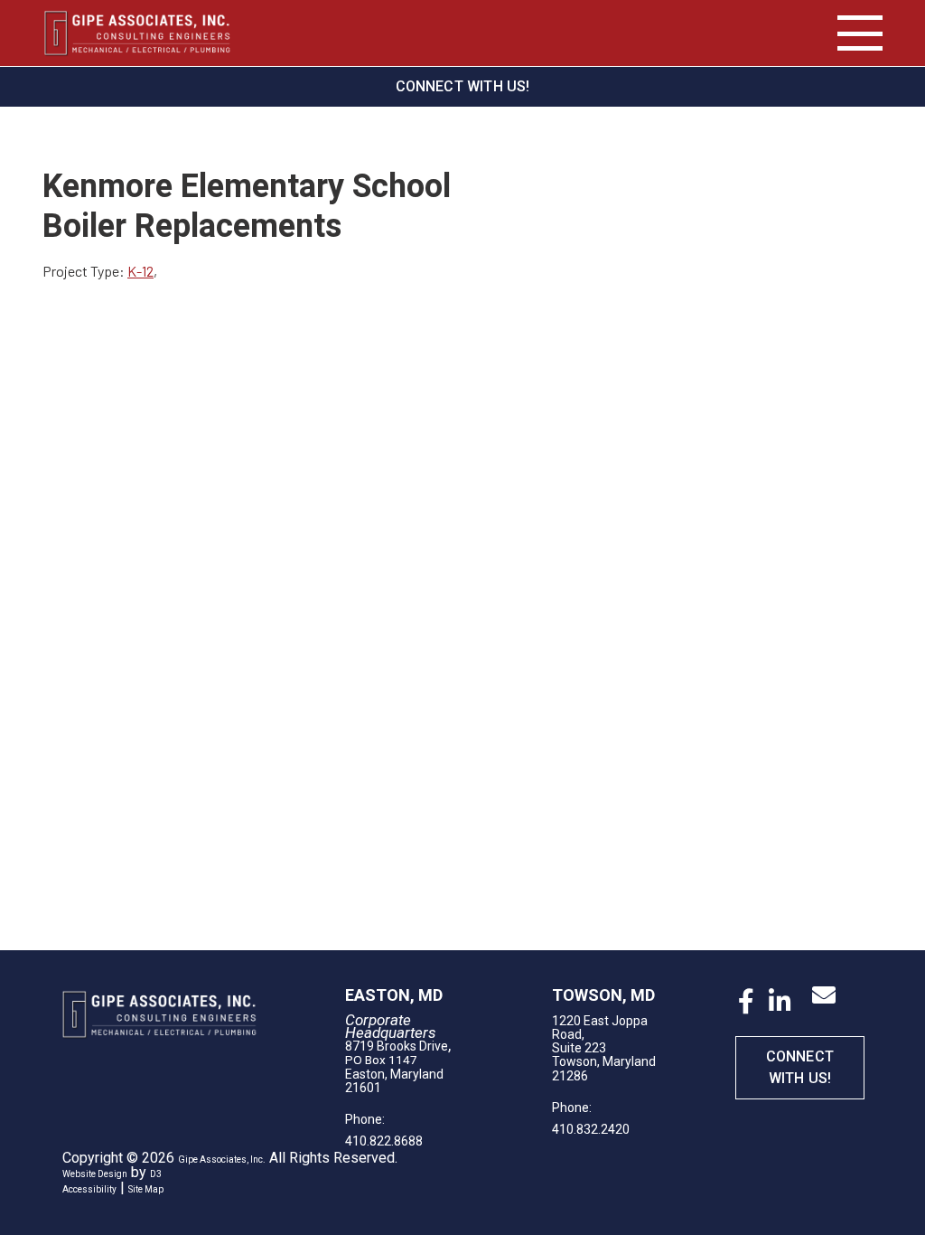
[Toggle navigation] (860, 33)
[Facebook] (746, 1001)
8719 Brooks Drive (396, 1046)
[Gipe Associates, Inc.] (137, 33)
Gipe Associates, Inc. (222, 1159)
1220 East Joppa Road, (600, 1027)
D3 (156, 1174)
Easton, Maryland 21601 (394, 1081)
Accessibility (89, 1189)
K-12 (140, 270)
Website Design (94, 1174)
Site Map (146, 1189)
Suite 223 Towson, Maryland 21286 (604, 1061)
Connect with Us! (463, 86)
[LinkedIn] (780, 1001)
